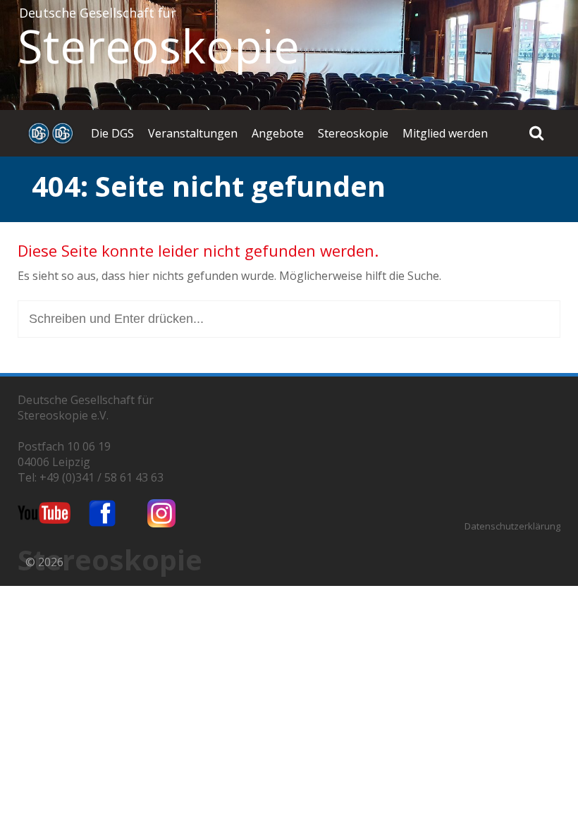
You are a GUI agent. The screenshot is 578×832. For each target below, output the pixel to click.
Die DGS (112, 133)
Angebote (278, 133)
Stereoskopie (159, 46)
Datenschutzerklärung (512, 526)
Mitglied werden (445, 133)
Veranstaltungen (193, 133)
